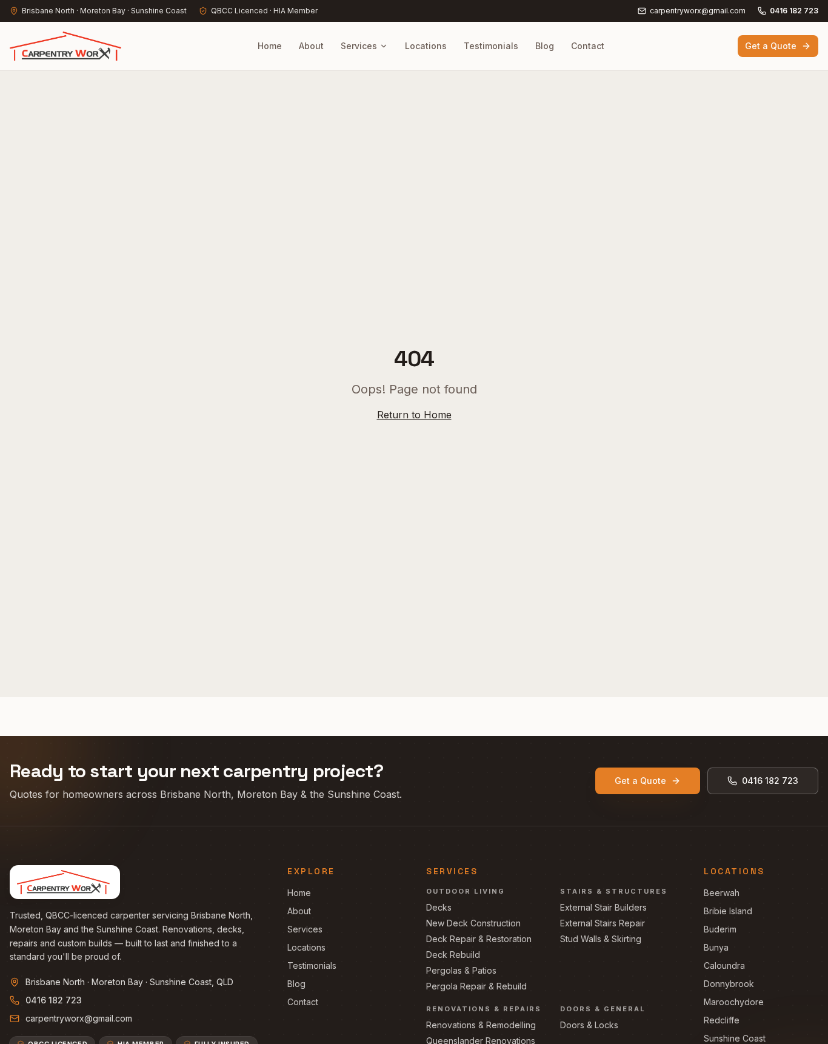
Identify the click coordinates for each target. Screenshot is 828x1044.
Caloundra (724, 965)
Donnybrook (729, 984)
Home (270, 46)
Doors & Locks (589, 1025)
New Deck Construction (473, 923)
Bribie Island (728, 911)
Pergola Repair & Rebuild (476, 986)
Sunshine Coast (735, 1038)
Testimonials (491, 46)
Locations (426, 46)
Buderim (720, 929)
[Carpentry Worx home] (67, 46)
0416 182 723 (794, 10)
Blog (544, 46)
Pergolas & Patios (461, 970)
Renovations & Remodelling (481, 1025)
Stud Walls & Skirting (600, 939)
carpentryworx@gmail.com (698, 10)
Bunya (716, 947)
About (311, 46)
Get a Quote (770, 46)
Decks (439, 907)
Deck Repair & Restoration (479, 939)
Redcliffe (722, 1020)
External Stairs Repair (602, 923)
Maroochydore (734, 1002)
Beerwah (722, 893)
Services (359, 46)
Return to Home (414, 415)
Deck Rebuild (453, 954)
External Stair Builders (603, 907)
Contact (587, 46)
